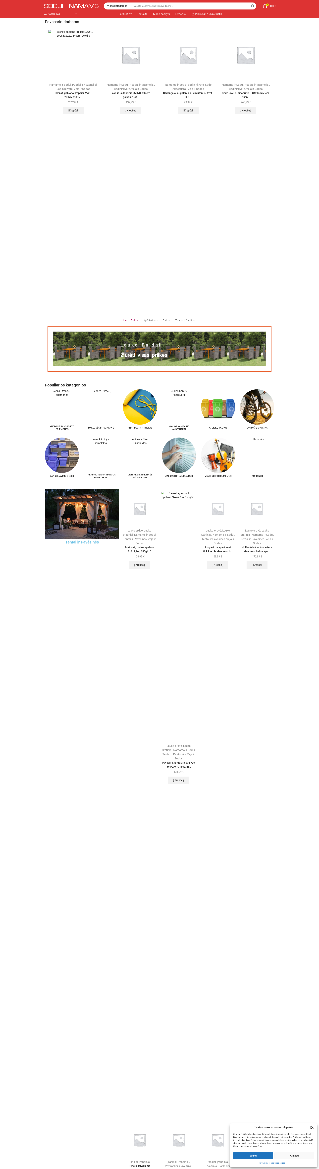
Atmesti (294, 1155)
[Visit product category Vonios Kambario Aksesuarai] (179, 406)
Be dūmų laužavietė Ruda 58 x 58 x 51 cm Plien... (61, 835)
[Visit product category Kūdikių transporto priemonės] (62, 406)
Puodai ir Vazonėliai (84, 84)
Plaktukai (211, 1166)
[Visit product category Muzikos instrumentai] (218, 455)
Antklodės (92, 1054)
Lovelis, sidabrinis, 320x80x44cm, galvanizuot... (131, 95)
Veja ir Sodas (82, 88)
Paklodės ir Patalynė (104, 1058)
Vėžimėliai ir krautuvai (178, 1166)
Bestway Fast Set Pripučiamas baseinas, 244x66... (218, 841)
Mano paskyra (161, 14)
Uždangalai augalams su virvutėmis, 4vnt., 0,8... (188, 95)
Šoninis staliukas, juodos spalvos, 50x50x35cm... (139, 844)
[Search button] (252, 5)
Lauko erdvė (135, 530)
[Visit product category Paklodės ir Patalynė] (101, 407)
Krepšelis (180, 14)
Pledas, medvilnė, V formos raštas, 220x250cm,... (258, 1068)
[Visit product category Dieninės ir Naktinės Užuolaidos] (140, 455)
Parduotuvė (125, 14)
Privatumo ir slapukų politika (272, 1163)
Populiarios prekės (54, 791)
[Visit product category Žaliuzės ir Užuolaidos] (179, 455)
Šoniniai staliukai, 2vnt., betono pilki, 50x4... (179, 844)
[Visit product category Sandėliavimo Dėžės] (62, 455)
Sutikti (253, 1155)
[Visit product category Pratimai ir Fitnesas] (140, 407)
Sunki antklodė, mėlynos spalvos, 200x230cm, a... (100, 1068)
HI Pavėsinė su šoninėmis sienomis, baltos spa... (257, 549)
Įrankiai (133, 1162)
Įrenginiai (144, 1162)
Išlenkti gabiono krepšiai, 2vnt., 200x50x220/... (73, 95)
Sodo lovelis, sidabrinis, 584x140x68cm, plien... (246, 95)
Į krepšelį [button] (73, 110)
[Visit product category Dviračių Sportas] (257, 407)
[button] (312, 1127)
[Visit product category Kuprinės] (257, 455)
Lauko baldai (140, 345)
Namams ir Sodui (60, 84)
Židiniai (71, 829)
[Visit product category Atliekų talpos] (218, 407)
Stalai (138, 833)
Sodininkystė (64, 88)
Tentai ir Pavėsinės (82, 542)
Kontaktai (142, 14)
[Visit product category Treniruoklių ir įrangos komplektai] (101, 455)
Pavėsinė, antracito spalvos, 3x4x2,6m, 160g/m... (178, 764)
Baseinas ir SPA (211, 829)
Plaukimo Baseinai (223, 833)
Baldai (130, 829)
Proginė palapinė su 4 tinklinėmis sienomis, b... (217, 549)
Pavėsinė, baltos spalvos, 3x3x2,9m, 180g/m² (139, 549)
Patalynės (100, 1062)
